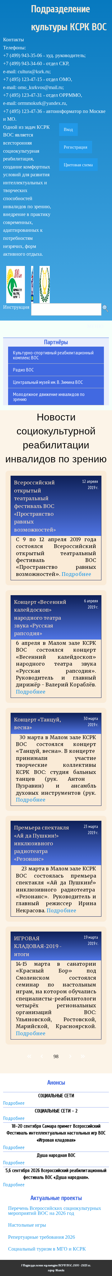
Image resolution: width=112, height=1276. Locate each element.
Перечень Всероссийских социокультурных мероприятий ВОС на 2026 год (54, 1211)
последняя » (82, 1056)
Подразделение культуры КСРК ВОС (69, 18)
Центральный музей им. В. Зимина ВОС (48, 382)
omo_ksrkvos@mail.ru (40, 87)
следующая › (69, 1056)
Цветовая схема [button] (78, 164)
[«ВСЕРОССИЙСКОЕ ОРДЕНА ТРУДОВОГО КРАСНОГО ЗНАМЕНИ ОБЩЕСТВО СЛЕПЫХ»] (15, 284)
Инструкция (16, 307)
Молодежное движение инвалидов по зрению (49, 396)
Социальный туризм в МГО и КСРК (47, 1248)
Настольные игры (27, 1225)
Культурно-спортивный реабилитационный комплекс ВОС (53, 355)
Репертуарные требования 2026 (41, 1237)
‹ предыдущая (42, 1056)
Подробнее (76, 574)
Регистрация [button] (75, 147)
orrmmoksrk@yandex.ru (42, 103)
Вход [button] (68, 129)
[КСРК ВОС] (32, 284)
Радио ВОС (23, 369)
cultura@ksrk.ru (33, 71)
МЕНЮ (95, 326)
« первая (30, 1056)
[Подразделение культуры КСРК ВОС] (45, 284)
